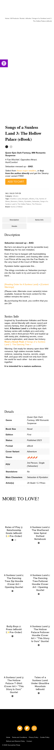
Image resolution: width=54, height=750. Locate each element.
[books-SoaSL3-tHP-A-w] (27, 96)
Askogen (25, 199)
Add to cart (16, 181)
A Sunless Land (15, 199)
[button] (4, 63)
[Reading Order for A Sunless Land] (21, 284)
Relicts (20, 201)
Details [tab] (14, 226)
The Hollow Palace (24, 204)
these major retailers (26, 170)
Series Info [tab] (39, 220)
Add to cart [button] (13, 545)
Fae (36, 199)
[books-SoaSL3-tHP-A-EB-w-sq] (27, 47)
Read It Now (40, 698)
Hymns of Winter (16, 207)
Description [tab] (14, 220)
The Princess (37, 204)
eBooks (15, 196)
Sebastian (35, 201)
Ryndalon (27, 201)
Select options (40, 548)
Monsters (14, 201)
